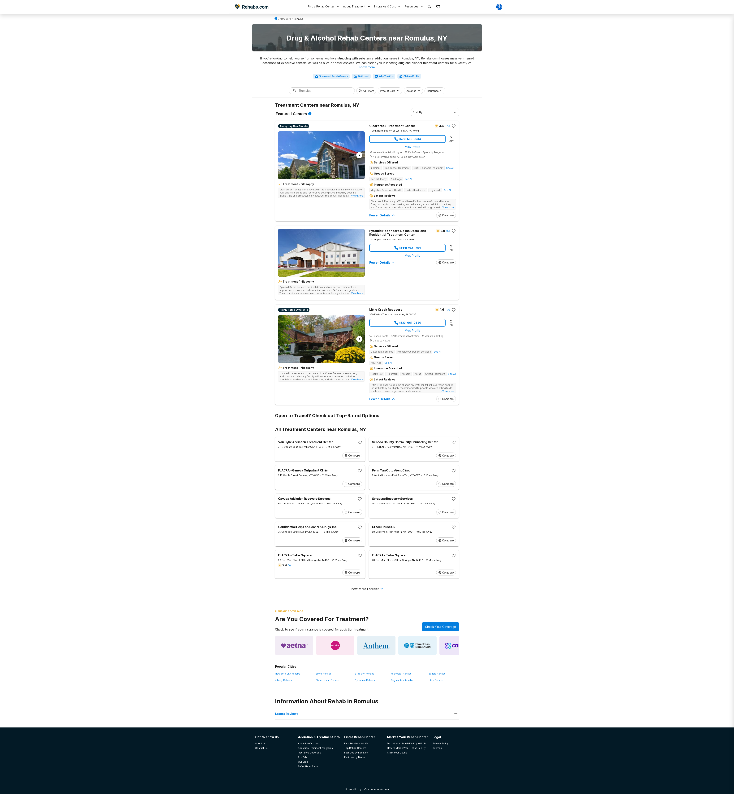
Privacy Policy (353, 789)
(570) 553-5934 (410, 139)
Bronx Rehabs (323, 673)
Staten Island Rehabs (327, 680)
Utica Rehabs (436, 680)
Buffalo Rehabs (437, 673)
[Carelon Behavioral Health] (458, 645)
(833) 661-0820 (410, 322)
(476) (447, 125)
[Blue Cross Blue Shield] (417, 645)
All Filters (368, 90)
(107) (447, 309)
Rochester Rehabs (401, 673)
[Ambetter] (335, 645)
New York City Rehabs (287, 673)
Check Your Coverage (440, 627)
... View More (356, 195)
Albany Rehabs (283, 680)
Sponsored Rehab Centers (333, 76)
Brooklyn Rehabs (364, 673)
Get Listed (363, 76)
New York (285, 18)
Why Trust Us (386, 76)
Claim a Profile (411, 76)
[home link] (275, 19)
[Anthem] (376, 645)
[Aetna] (294, 645)
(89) (448, 230)
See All (450, 168)
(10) (289, 565)
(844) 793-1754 (410, 247)
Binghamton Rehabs (402, 680)
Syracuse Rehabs (365, 680)
